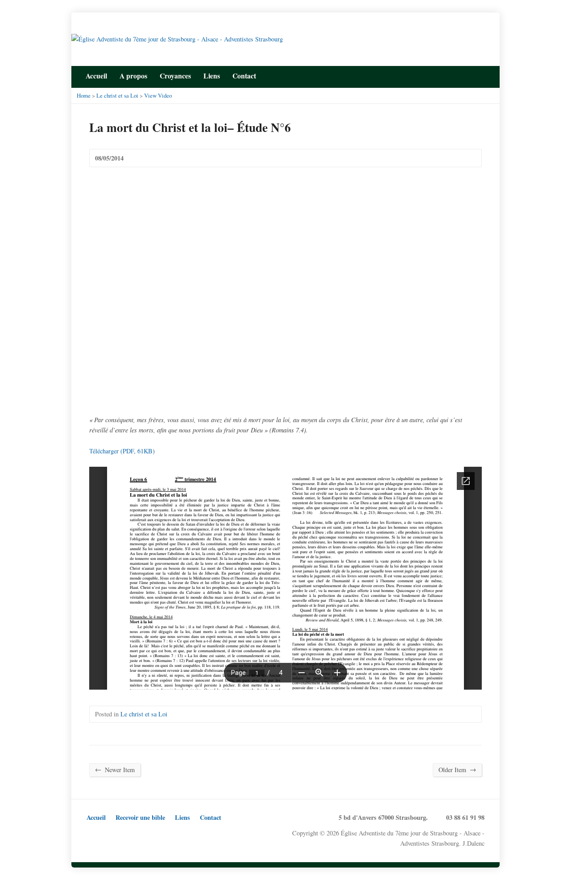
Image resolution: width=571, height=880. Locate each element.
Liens (211, 75)
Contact (210, 817)
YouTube (481, 75)
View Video (158, 95)
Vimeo (148, 833)
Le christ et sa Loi (117, 95)
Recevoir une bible (140, 817)
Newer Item (115, 769)
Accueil (96, 75)
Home (84, 95)
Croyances (175, 75)
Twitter (453, 75)
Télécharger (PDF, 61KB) (122, 451)
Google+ (120, 833)
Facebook (467, 75)
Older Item (457, 769)
